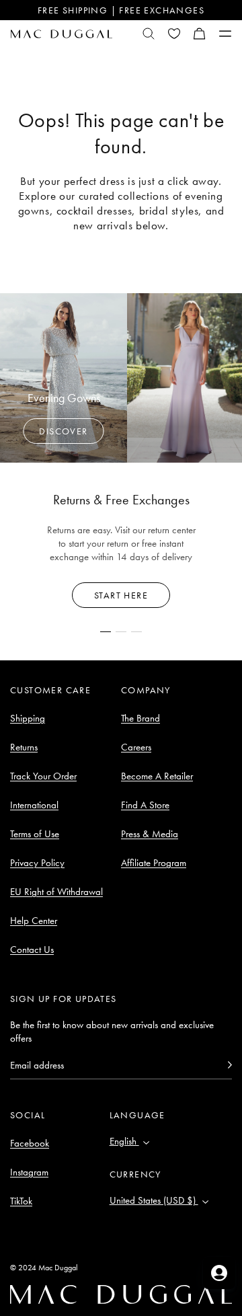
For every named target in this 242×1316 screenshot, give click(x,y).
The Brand (140, 718)
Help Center (33, 920)
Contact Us (32, 949)
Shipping (27, 718)
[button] (200, 34)
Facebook (29, 1143)
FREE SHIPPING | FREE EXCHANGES (121, 10)
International (34, 805)
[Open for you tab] (219, 1273)
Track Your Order (43, 776)
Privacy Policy (37, 862)
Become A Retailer (157, 776)
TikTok (21, 1201)
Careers (136, 747)
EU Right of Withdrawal (56, 891)
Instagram (29, 1172)
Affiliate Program (153, 862)
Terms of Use (34, 834)
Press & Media (149, 834)
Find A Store (145, 805)
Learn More (121, 595)
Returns (24, 747)
